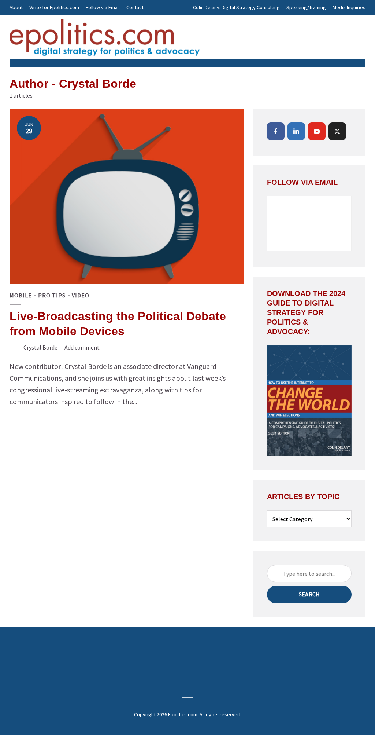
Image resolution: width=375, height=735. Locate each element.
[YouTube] (317, 131)
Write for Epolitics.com (54, 7)
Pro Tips (52, 295)
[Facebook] (276, 131)
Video (80, 295)
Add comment (82, 347)
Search (309, 594)
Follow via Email (103, 7)
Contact (135, 7)
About (16, 7)
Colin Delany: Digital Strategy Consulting (236, 7)
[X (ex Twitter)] (337, 131)
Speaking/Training (306, 7)
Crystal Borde (40, 347)
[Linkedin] (296, 131)
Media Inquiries (349, 7)
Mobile (21, 295)
